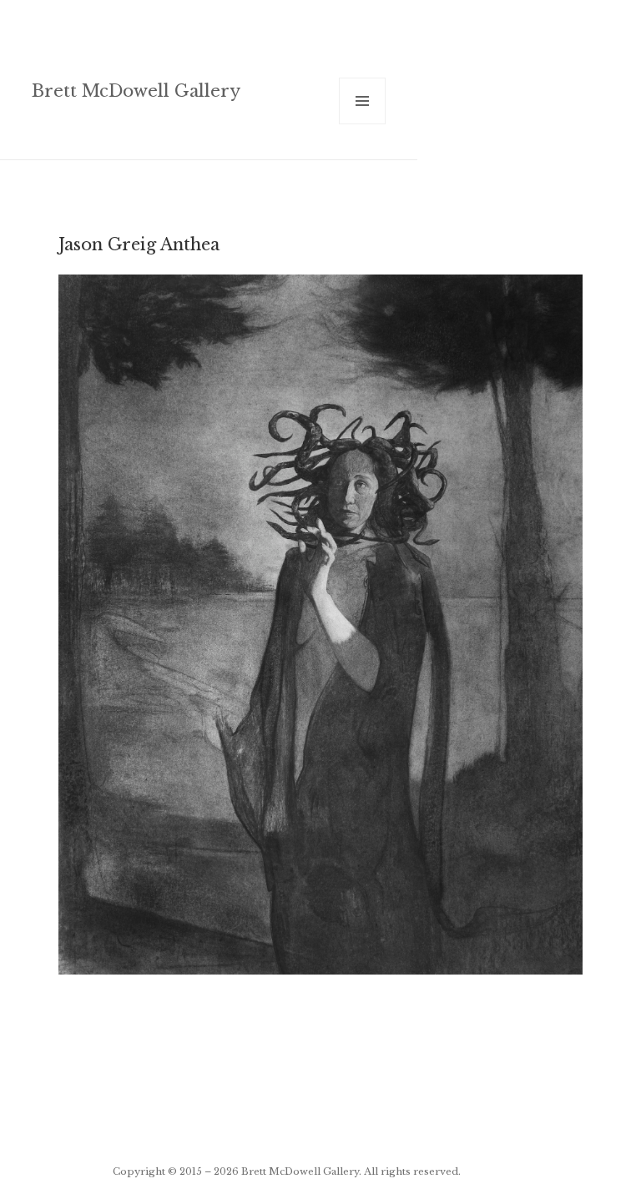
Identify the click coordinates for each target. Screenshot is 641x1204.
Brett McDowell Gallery (136, 90)
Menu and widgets (363, 123)
